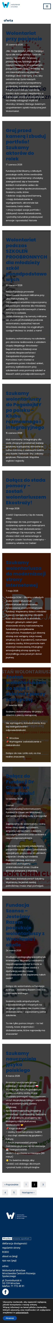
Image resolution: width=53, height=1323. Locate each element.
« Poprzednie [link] (11, 1184)
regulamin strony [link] (11, 1247)
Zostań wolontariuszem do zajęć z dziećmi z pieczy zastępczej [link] (26, 688)
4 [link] (5, 1192)
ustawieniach (22, 1312)
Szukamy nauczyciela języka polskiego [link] (21, 1061)
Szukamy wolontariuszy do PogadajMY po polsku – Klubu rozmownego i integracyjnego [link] (25, 410)
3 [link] (43, 1184)
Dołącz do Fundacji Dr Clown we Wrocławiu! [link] (20, 784)
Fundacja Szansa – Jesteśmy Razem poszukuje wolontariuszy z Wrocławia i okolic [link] (25, 925)
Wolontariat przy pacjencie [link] (24, 36)
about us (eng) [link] (10, 1256)
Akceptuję (10, 1318)
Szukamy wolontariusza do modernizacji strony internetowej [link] (26, 573)
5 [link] (14, 1192)
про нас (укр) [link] (9, 1260)
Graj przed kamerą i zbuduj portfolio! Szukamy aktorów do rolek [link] (26, 144)
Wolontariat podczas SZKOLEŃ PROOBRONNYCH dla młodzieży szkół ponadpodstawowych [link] (26, 259)
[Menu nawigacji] (47, 6)
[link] (11, 5)
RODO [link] (5, 1252)
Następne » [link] (28, 1192)
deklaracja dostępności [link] (14, 1243)
